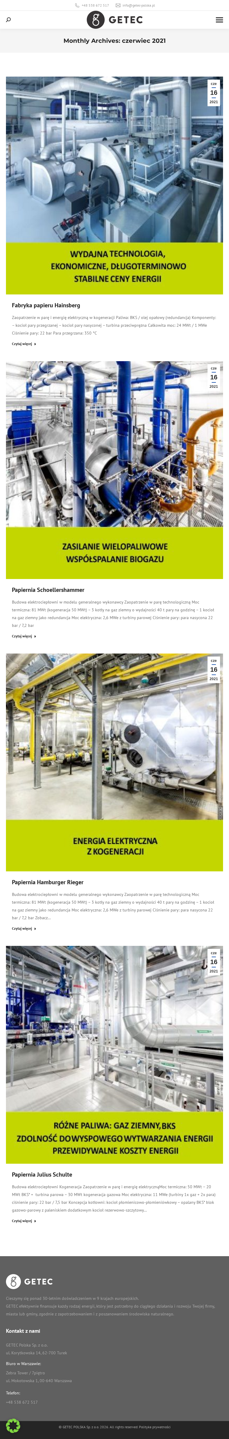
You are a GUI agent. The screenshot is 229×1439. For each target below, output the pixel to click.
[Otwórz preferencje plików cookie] (13, 1431)
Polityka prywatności (155, 1427)
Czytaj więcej (22, 343)
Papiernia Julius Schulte (42, 1174)
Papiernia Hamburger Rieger (47, 882)
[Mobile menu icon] (219, 19)
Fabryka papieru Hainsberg (46, 305)
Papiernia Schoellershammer (48, 590)
